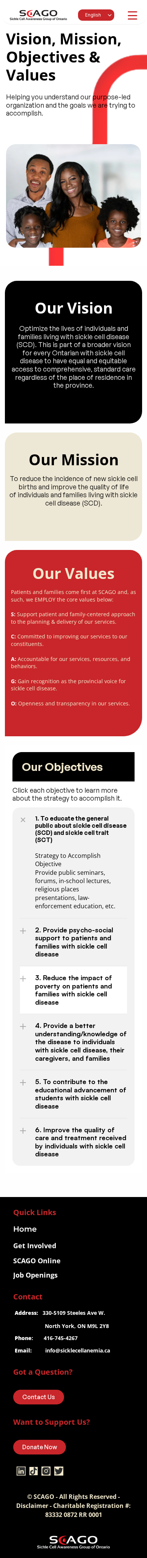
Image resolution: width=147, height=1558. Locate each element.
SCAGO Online (37, 1260)
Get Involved (34, 1245)
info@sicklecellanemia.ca (77, 1350)
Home (25, 1229)
